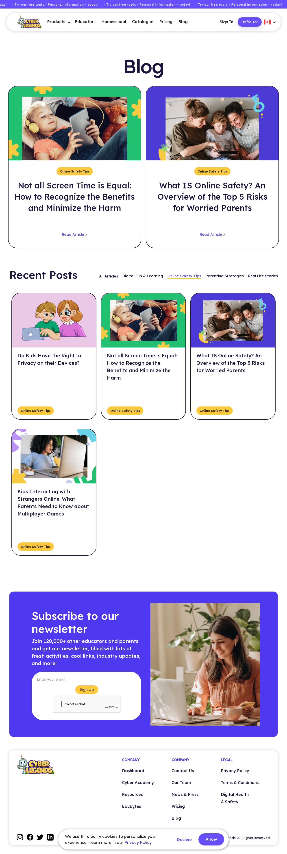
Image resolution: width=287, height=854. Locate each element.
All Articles (108, 276)
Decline (184, 839)
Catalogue (142, 21)
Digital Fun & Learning (142, 276)
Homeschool (113, 21)
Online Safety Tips (184, 276)
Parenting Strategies (225, 276)
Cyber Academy (138, 782)
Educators (85, 21)
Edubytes (131, 806)
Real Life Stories (263, 276)
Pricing (165, 21)
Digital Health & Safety (235, 798)
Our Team (181, 782)
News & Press (185, 794)
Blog (183, 21)
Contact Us (183, 770)
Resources (132, 794)
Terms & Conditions (240, 782)
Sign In (226, 22)
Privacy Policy (235, 770)
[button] (56, 22)
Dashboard (133, 770)
